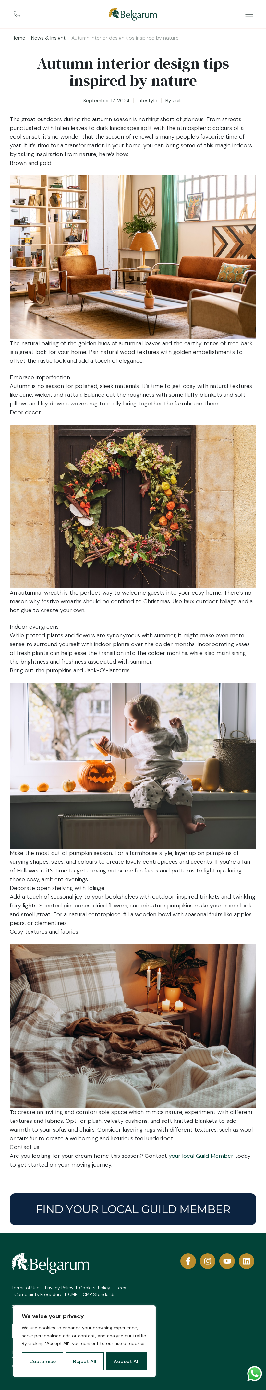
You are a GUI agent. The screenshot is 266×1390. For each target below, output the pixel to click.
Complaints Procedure (38, 1294)
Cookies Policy (94, 1288)
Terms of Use (26, 1288)
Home (18, 37)
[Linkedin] (246, 1261)
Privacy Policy (59, 1288)
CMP (72, 1294)
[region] (84, 1341)
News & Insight (48, 37)
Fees (121, 1288)
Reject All (84, 1361)
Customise (42, 1361)
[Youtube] (227, 1261)
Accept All (126, 1361)
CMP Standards (99, 1294)
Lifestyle (147, 100)
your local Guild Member (201, 1156)
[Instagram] (207, 1261)
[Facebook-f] (188, 1261)
